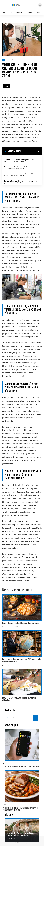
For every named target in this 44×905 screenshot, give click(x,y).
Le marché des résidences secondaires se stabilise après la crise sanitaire (20, 834)
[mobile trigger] (4, 5)
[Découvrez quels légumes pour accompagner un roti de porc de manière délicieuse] (22, 786)
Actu (3, 665)
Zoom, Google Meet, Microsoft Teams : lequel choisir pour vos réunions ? (20, 168)
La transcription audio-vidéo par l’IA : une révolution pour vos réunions (19, 160)
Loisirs (4, 627)
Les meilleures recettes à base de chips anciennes (20, 623)
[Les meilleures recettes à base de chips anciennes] (22, 607)
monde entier (8, 330)
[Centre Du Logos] (16, 5)
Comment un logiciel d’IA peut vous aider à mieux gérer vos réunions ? (20, 175)
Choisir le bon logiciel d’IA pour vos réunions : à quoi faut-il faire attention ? (21, 182)
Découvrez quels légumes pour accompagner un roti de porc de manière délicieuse (20, 809)
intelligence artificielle (31, 131)
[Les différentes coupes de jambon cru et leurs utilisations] (22, 682)
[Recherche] (34, 5)
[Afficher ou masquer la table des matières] (30, 151)
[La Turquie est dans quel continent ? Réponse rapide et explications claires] (22, 643)
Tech (6, 86)
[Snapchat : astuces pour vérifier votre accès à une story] (22, 745)
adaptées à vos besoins (12, 250)
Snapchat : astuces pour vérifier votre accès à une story (21, 766)
